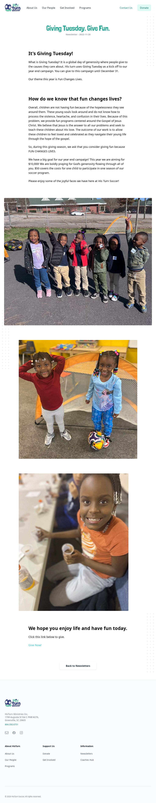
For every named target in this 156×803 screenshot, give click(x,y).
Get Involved (67, 7)
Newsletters (86, 753)
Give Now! (35, 645)
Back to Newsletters (78, 666)
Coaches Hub (87, 759)
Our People (48, 7)
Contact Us (126, 7)
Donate (144, 7)
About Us (32, 7)
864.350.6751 (11, 724)
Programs (85, 7)
